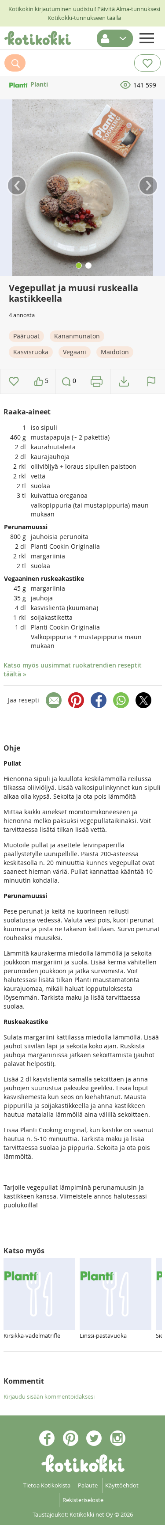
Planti (38, 84)
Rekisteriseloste (82, 1500)
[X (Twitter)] (143, 700)
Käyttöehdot (122, 1485)
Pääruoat (26, 336)
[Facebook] (98, 700)
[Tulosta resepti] (96, 381)
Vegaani (74, 352)
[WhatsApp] (121, 700)
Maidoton (115, 352)
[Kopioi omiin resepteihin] (124, 381)
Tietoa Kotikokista (46, 1485)
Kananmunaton (77, 336)
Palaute (88, 1485)
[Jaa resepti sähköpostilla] (54, 700)
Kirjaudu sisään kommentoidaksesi (49, 1396)
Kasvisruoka (30, 352)
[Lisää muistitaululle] (14, 381)
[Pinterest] (76, 700)
